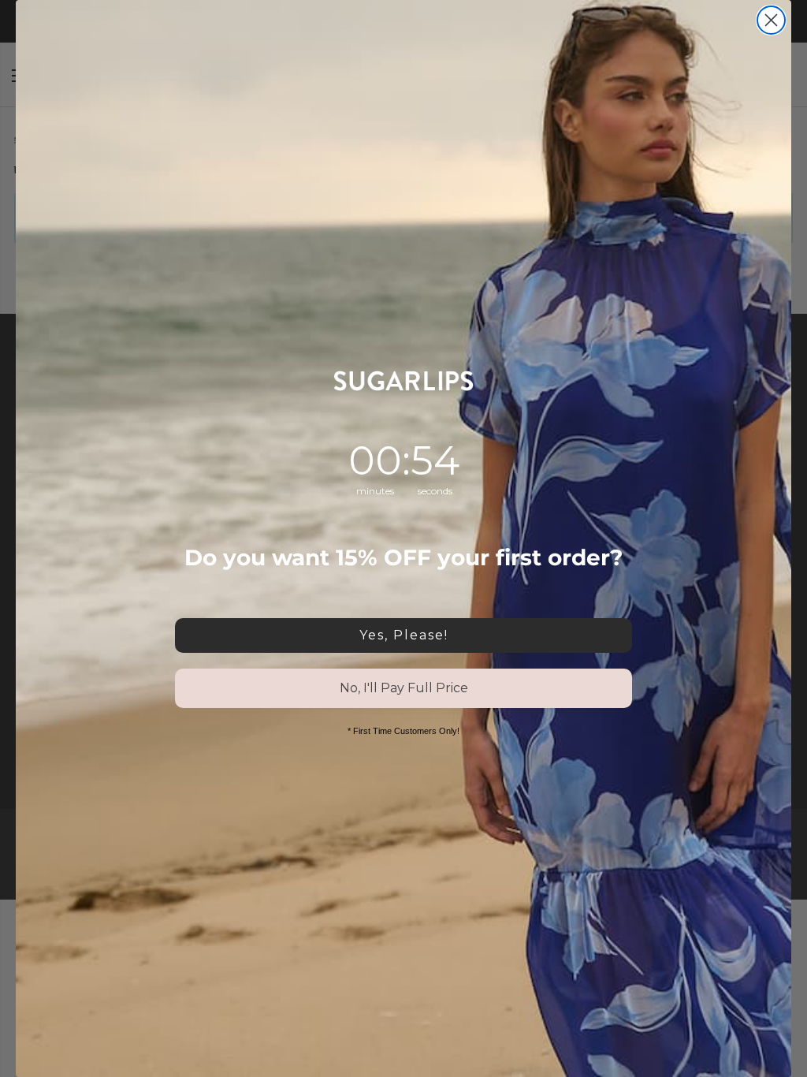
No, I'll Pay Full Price (404, 687)
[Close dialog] (771, 20)
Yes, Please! (403, 635)
